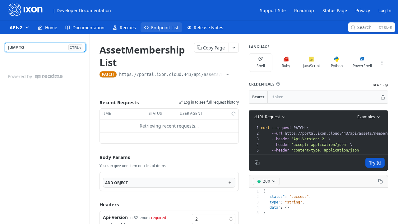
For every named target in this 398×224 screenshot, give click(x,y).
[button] (278, 84)
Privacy (362, 10)
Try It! (375, 163)
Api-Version (115, 217)
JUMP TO (44, 47)
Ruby (286, 65)
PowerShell (362, 65)
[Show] (383, 97)
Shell (261, 65)
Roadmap (304, 10)
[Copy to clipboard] (236, 75)
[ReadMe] (49, 76)
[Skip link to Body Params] (95, 157)
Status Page (334, 10)
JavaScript (311, 65)
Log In (384, 10)
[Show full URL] (227, 75)
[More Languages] (382, 62)
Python (337, 65)
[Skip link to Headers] (95, 205)
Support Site (273, 10)
